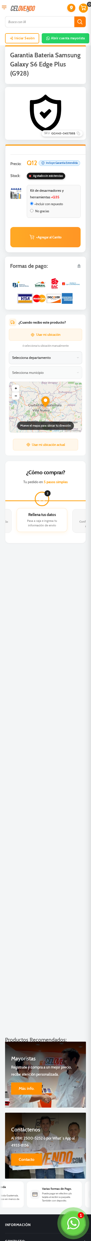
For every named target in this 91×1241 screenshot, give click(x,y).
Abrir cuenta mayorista (68, 38)
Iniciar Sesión (24, 38)
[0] (83, 8)
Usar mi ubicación (48, 335)
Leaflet (56, 430)
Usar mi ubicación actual (48, 445)
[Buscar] (80, 21)
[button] (71, 8)
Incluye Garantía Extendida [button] (62, 163)
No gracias (41, 211)
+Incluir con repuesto (48, 204)
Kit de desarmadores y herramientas (47, 193)
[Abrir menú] (4, 8)
